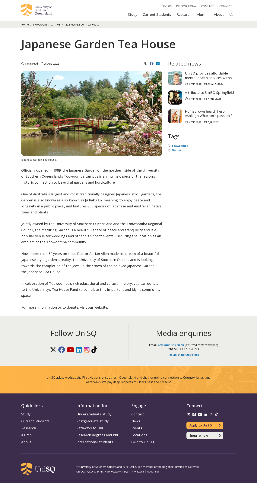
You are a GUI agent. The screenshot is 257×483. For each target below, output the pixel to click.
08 (58, 24)
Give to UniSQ (142, 442)
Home (25, 24)
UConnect (224, 6)
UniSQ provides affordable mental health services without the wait (210, 77)
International (186, 6)
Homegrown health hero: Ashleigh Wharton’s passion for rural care (210, 115)
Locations (139, 435)
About (219, 14)
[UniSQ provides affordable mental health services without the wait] (175, 78)
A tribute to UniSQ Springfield (209, 92)
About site (153, 471)
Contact (207, 6)
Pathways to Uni (89, 428)
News (135, 421)
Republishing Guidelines (183, 354)
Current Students (157, 14)
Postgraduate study (92, 421)
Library (167, 6)
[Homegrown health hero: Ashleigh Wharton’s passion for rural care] (175, 116)
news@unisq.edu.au (171, 345)
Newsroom (40, 24)
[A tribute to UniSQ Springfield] (175, 97)
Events (136, 428)
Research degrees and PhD (97, 435)
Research (184, 14)
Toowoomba (180, 146)
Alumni (202, 14)
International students (94, 442)
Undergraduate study (93, 414)
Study (132, 14)
